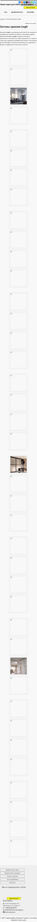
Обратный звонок (13, 898)
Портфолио (30, 12)
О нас (5, 12)
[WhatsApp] (32, 2)
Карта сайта (22, 920)
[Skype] (34, 2)
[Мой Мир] (24, 2)
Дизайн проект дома (12, 870)
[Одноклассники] (22, 2)
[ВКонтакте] (19, 2)
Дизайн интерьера (17, 12)
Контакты (12, 882)
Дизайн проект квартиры (12, 873)
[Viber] (29, 2)
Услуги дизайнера (12, 879)
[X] (27, 2)
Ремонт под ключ (12, 876)
